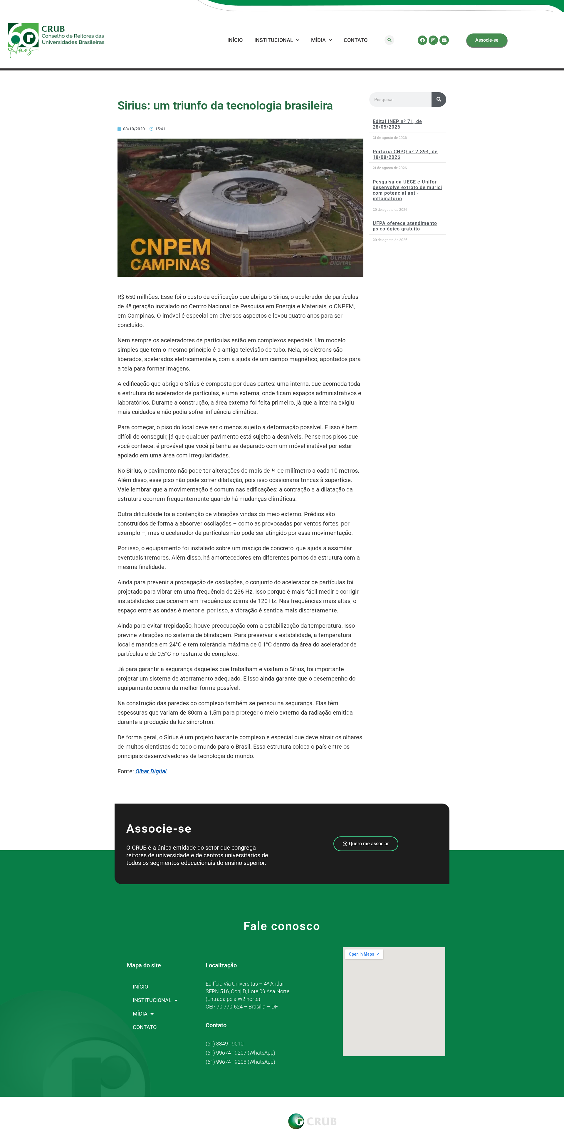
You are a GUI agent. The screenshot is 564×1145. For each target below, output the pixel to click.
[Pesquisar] (439, 99)
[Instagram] (433, 40)
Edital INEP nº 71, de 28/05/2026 (397, 124)
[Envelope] (444, 40)
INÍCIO (235, 40)
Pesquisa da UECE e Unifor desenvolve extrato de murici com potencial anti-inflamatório (407, 190)
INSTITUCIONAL (273, 40)
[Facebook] (422, 40)
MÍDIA (318, 40)
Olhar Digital (151, 771)
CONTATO (355, 40)
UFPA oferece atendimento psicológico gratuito (405, 226)
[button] (389, 40)
